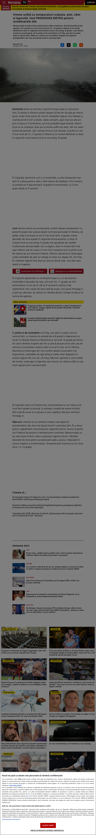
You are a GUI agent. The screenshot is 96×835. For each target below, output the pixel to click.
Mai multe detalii (15, 785)
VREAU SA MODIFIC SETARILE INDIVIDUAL (47, 830)
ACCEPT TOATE (48, 825)
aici (27, 796)
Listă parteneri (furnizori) (11, 819)
